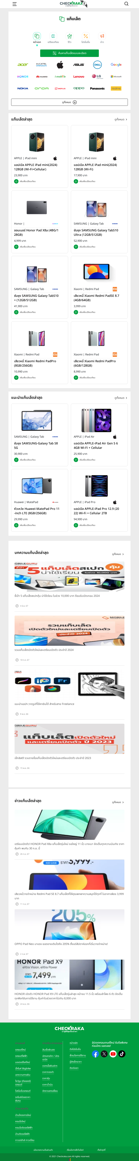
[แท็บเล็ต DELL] (97, 65)
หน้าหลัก (74, 1043)
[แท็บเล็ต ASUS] (78, 65)
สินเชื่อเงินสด (48, 1050)
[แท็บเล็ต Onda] (41, 88)
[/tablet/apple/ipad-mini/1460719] (96, 142)
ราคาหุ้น (46, 1078)
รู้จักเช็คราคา (76, 1062)
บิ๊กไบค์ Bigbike (23, 1068)
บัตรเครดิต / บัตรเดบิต (50, 1057)
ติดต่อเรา (74, 1068)
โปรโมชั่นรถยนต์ (23, 1091)
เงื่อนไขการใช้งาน (78, 1055)
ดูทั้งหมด (66, 102)
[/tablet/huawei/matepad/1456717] (36, 486)
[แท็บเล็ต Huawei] (41, 77)
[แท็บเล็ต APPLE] (60, 65)
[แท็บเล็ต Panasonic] (97, 88)
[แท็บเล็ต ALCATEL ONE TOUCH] (41, 65)
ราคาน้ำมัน (47, 1084)
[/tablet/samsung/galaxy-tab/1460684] (36, 273)
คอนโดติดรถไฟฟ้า (24, 1127)
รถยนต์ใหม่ (20, 1050)
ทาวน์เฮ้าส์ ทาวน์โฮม (24, 1140)
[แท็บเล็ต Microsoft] (116, 77)
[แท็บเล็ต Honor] (22, 77)
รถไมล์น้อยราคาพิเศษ (22, 1099)
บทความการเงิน (22, 1075)
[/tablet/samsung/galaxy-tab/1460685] (96, 207)
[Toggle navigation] (15, 4)
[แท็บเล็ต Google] (116, 65)
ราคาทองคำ (48, 1072)
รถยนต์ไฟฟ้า (21, 1056)
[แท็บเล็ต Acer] (22, 65)
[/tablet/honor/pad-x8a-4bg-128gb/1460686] (36, 207)
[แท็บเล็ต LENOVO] (78, 77)
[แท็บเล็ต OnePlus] (60, 88)
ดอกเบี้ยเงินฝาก (49, 1066)
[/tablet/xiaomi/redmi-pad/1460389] (96, 338)
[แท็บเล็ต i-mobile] (60, 77)
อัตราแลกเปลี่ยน (50, 1091)
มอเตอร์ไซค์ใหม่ (22, 1062)
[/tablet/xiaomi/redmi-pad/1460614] (96, 273)
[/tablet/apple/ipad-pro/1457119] (96, 486)
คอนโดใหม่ (20, 1121)
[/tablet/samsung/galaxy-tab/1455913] (36, 420)
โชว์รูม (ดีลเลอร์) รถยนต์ (23, 1082)
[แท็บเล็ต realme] (116, 88)
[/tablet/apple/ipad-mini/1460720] (36, 142)
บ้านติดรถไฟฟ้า (22, 1134)
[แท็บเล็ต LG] (97, 77)
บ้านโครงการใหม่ (23, 1115)
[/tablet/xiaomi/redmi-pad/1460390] (36, 338)
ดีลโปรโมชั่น (75, 1049)
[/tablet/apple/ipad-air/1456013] (96, 420)
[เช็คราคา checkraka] (71, 4)
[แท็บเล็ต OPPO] (78, 88)
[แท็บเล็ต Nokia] (22, 88)
